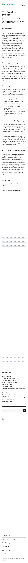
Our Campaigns (6, 543)
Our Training (6, 550)
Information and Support (9, 539)
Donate (4, 554)
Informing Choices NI (7, 558)
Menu (23, 5)
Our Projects (6, 546)
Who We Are (6, 535)
